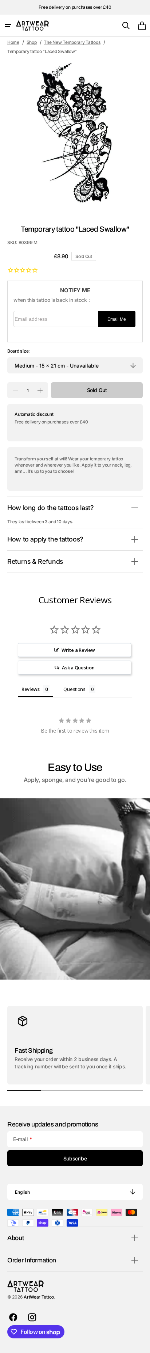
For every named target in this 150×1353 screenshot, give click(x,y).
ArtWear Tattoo (39, 1297)
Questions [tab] (74, 689)
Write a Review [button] (78, 650)
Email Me (116, 319)
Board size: (18, 351)
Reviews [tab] (30, 689)
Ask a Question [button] (78, 667)
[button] (8, 26)
